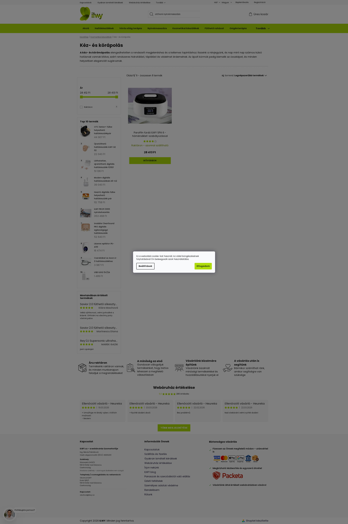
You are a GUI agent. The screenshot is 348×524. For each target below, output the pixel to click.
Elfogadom (203, 266)
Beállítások (145, 266)
